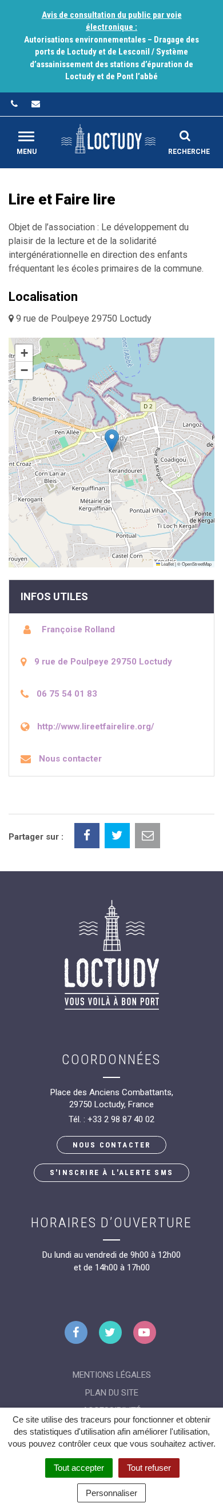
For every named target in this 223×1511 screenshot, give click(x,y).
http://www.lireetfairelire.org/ (95, 726)
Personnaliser (111, 1493)
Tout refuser (149, 1468)
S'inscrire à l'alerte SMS (111, 1172)
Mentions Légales (112, 1375)
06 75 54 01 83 (67, 694)
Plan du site (111, 1393)
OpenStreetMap (197, 564)
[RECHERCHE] (185, 135)
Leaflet (167, 564)
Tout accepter (79, 1468)
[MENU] (26, 136)
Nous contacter (70, 758)
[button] (112, 441)
